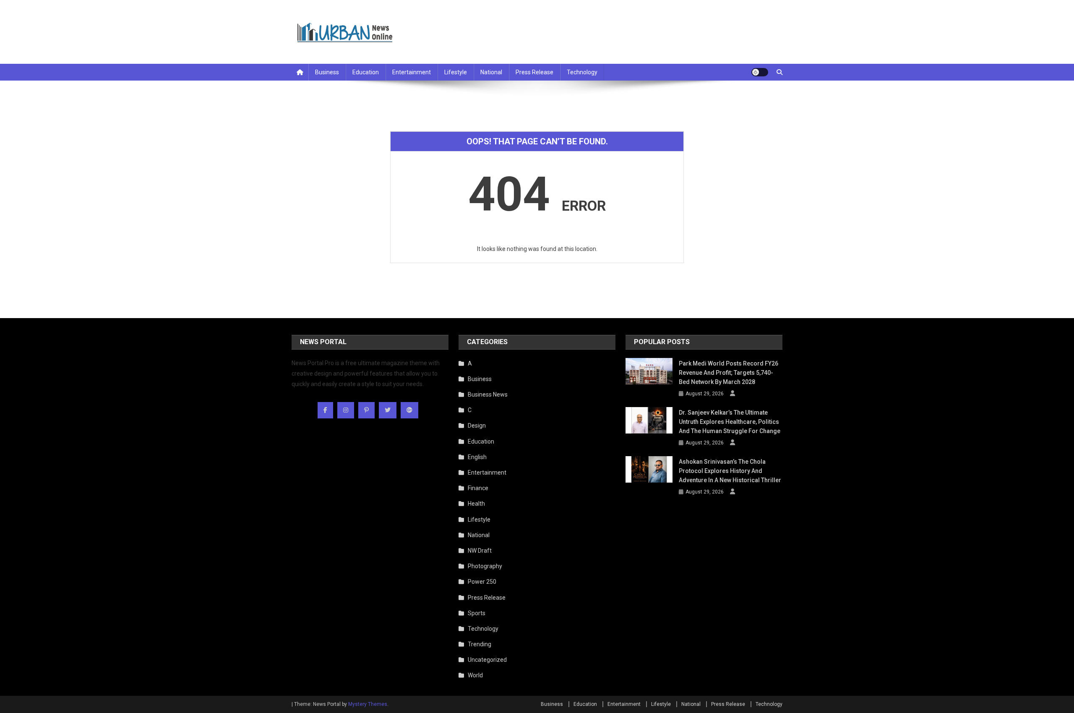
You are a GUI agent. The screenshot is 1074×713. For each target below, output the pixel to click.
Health (476, 503)
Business (327, 72)
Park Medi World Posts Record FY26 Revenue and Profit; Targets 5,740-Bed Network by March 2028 (728, 372)
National (491, 72)
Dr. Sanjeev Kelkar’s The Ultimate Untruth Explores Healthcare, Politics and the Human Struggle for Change (729, 421)
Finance (478, 488)
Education (365, 72)
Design (477, 425)
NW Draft (480, 550)
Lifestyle (455, 72)
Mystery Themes (367, 704)
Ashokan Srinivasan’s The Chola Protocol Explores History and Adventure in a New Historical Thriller (730, 470)
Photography (485, 566)
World (475, 675)
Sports (476, 613)
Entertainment (411, 72)
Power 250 (482, 581)
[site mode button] (759, 72)
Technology (582, 72)
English (477, 457)
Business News (488, 394)
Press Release (534, 72)
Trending (479, 644)
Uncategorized (487, 659)
